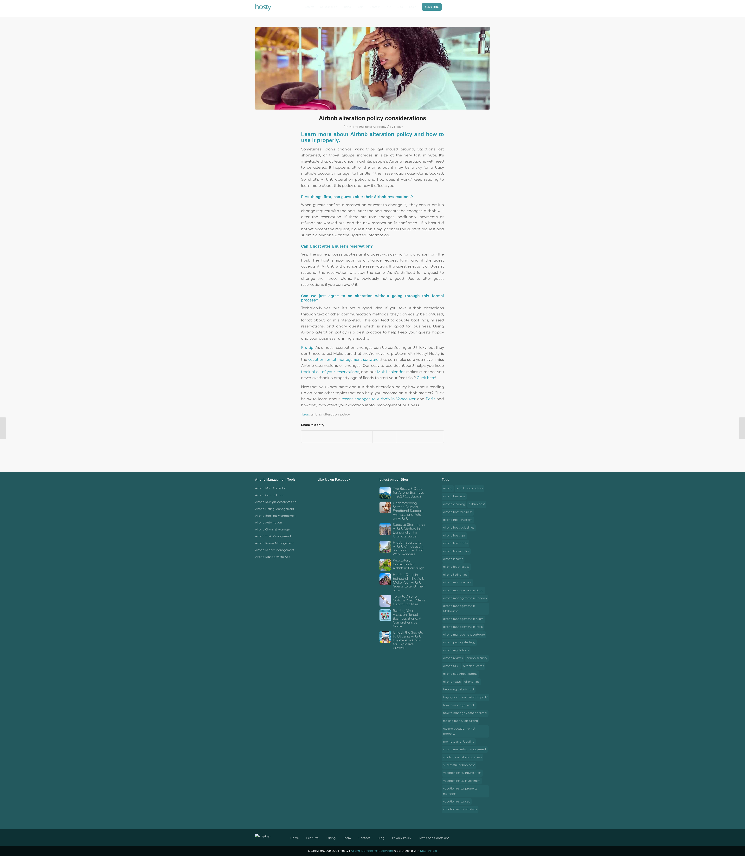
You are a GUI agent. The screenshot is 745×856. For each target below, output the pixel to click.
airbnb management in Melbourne (459, 608)
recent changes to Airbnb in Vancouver (378, 399)
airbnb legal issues (456, 566)
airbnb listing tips (455, 574)
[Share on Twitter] (337, 436)
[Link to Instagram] (481, 837)
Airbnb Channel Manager (273, 529)
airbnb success (473, 666)
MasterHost (428, 850)
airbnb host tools (455, 543)
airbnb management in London (465, 598)
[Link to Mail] (487, 837)
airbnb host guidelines (458, 527)
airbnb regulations (456, 650)
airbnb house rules (456, 551)
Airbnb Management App (273, 556)
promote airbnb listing (458, 741)
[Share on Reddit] (408, 436)
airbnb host (477, 504)
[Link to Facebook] (469, 837)
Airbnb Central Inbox (269, 495)
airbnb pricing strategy (459, 642)
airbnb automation (469, 488)
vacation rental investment (461, 780)
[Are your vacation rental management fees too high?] (3, 428)
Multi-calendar (391, 372)
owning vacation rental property (459, 731)
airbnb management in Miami (463, 619)
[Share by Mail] (432, 436)
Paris (430, 399)
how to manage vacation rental (465, 713)
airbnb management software (464, 634)
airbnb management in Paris (463, 626)
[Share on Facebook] (313, 436)
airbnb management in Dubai (463, 590)
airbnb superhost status (460, 673)
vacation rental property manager (460, 791)
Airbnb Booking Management (275, 515)
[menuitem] (309, 7)
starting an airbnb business (462, 757)
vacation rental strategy (460, 809)
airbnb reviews (453, 658)
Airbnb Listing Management (274, 509)
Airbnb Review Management (274, 543)
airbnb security (476, 658)
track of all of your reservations (330, 372)
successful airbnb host (459, 765)
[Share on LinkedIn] (384, 436)
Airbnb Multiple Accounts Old (275, 502)
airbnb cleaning (454, 504)
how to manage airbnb (459, 705)
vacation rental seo (456, 801)
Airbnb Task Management (273, 536)
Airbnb (447, 488)
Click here (426, 378)
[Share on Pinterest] (360, 436)
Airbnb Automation (268, 522)
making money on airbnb (460, 721)
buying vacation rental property (465, 697)
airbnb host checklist (457, 519)
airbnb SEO (451, 666)
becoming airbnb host (458, 689)
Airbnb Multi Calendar (270, 488)
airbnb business (454, 496)
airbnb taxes (452, 681)
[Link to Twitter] (475, 837)
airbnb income (453, 559)
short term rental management (464, 749)
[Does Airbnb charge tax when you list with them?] (742, 428)
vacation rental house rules (462, 772)
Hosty (398, 126)
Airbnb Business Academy (367, 126)
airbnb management (457, 582)
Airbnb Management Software (372, 850)
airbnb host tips (454, 535)
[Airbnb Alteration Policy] (372, 68)
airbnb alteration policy (330, 414)
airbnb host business (458, 512)
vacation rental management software (343, 360)
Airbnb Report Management (274, 550)
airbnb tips (472, 681)
